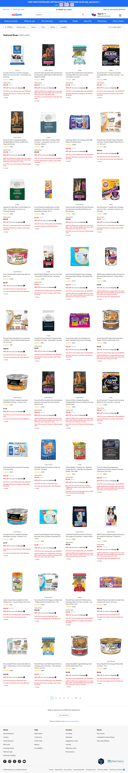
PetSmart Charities (9, 755)
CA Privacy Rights (102, 769)
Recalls (51, 769)
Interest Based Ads (78, 769)
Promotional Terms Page (71, 721)
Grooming (69, 733)
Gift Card (6, 9)
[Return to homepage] (17, 14)
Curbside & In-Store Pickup (105, 737)
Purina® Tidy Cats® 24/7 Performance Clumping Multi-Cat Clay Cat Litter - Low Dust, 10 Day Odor (79, 602)
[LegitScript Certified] (101, 761)
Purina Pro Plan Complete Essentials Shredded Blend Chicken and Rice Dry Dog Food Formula (15, 142)
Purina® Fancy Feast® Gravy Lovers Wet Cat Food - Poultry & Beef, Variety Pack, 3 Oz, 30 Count (16, 340)
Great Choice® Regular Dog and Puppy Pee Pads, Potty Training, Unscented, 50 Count (47, 536)
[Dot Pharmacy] (116, 761)
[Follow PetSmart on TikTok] (19, 761)
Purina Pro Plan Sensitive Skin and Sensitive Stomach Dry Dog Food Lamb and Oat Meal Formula (48, 402)
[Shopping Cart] (123, 15)
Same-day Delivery (103, 741)
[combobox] (60, 14)
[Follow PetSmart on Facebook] (4, 761)
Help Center (38, 733)
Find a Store (101, 733)
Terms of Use (58, 769)
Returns (36, 744)
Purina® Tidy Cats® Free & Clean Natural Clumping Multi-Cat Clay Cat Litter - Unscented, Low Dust (79, 75)
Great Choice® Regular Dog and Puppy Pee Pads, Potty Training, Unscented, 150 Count (79, 276)
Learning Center (8, 748)
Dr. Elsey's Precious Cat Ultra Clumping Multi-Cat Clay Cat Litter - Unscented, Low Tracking (17, 75)
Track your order (19, 9)
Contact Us (38, 737)
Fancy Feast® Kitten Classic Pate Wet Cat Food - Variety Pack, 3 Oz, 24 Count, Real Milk (16, 666)
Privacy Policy (68, 769)
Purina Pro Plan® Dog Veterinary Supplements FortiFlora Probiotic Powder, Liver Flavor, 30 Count (110, 469)
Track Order (38, 741)
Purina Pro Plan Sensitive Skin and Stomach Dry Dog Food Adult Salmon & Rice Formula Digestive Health (48, 75)
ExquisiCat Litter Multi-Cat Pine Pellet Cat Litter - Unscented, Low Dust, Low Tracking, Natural (16, 209)
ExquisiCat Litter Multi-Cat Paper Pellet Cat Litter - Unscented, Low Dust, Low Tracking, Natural (47, 142)
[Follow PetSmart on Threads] (14, 761)
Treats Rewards (8, 741)
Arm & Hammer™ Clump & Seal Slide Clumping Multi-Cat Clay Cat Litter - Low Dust (110, 75)
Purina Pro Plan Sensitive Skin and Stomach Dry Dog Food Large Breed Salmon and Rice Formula (80, 209)
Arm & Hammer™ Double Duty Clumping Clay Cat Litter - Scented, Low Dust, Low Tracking (110, 209)
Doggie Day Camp (72, 741)
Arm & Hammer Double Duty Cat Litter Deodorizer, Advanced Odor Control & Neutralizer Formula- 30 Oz (46, 209)
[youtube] (24, 761)
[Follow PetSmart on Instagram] (9, 761)
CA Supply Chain (91, 769)
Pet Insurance (70, 752)
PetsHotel (69, 737)
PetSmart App (7, 752)
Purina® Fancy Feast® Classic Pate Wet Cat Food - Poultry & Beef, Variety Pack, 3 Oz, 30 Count (110, 142)
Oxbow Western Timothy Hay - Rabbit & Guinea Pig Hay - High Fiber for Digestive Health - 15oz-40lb (79, 469)
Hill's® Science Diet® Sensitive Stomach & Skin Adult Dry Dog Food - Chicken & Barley (110, 536)
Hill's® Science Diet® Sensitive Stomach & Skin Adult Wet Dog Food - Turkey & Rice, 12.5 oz (110, 276)
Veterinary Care (71, 748)
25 (76, 698)
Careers (5, 737)
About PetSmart (8, 733)
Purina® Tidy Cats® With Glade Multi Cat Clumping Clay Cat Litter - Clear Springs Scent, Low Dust (47, 666)
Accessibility (38, 748)
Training (68, 744)
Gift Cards (6, 744)
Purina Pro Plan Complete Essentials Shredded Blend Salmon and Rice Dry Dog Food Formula (79, 402)
